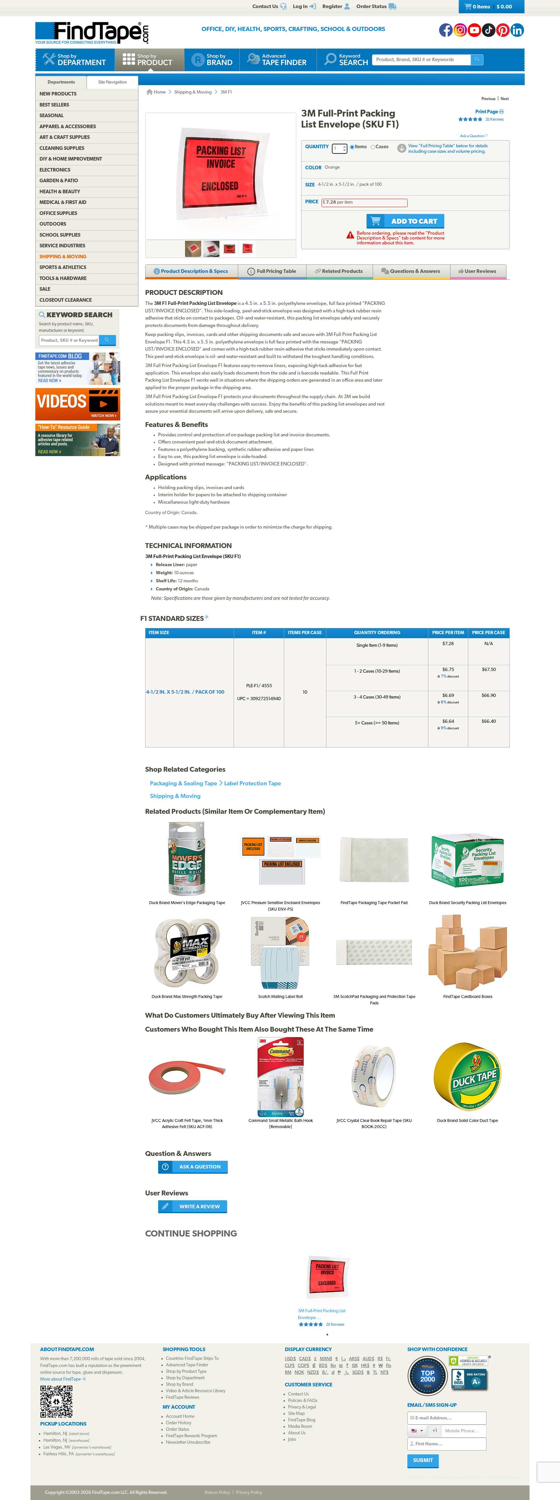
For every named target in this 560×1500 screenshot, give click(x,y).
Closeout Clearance (66, 300)
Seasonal (52, 116)
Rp (333, 1365)
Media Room (300, 1426)
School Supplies (60, 235)
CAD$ (305, 1359)
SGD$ (358, 1372)
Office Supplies (58, 213)
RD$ (323, 1365)
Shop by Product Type (186, 1371)
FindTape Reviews (182, 1397)
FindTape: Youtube (474, 30)
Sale (45, 289)
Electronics (55, 170)
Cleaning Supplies (62, 148)
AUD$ (368, 1359)
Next (505, 99)
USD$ (290, 1359)
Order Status (177, 1429)
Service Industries (62, 246)
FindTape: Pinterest (503, 30)
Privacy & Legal (302, 1407)
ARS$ (354, 1359)
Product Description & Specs (194, 271)
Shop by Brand (179, 1384)
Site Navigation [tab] (112, 82)
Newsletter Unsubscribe (188, 1442)
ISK (355, 1365)
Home (159, 92)
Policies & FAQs (303, 1400)
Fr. (388, 1359)
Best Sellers (54, 105)
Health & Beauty (60, 192)
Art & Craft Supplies (65, 137)
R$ (380, 1359)
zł (333, 1372)
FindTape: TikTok (489, 30)
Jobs (292, 1439)
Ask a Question (472, 136)
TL (375, 1372)
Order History (178, 1423)
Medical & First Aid (63, 202)
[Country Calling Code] (417, 1431)
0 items (492, 7)
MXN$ (326, 1359)
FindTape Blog (301, 1420)
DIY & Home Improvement (71, 159)
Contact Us (298, 1394)
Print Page (487, 112)
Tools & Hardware (63, 278)
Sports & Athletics (63, 267)
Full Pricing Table (276, 271)
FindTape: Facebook (446, 30)
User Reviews (480, 271)
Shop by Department (185, 1378)
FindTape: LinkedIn (517, 30)
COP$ (303, 1365)
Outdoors (53, 224)
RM (288, 1372)
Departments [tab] (61, 82)
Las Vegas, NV (56, 1447)
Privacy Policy (249, 1492)
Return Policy (217, 1492)
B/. (325, 1372)
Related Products (342, 271)
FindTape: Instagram (460, 30)
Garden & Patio (59, 181)
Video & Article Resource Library (195, 1391)
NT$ (384, 1372)
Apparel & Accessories (68, 127)
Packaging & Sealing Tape (183, 783)
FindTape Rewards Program (191, 1436)
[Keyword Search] (107, 340)
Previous (489, 99)
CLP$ (290, 1365)
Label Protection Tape (252, 783)
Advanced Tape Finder (187, 1365)
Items (361, 147)
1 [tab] (327, 1334)
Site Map (296, 1413)
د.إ (343, 1359)
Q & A (414, 271)
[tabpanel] (327, 1289)
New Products (58, 94)
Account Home (180, 1416)
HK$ (365, 1365)
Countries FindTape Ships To (192, 1358)
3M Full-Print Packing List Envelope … (321, 1318)
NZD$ (313, 1372)
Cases (382, 147)
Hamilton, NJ (55, 1433)
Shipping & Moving (193, 92)
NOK (299, 1372)
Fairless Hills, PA (58, 1454)
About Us (297, 1433)
